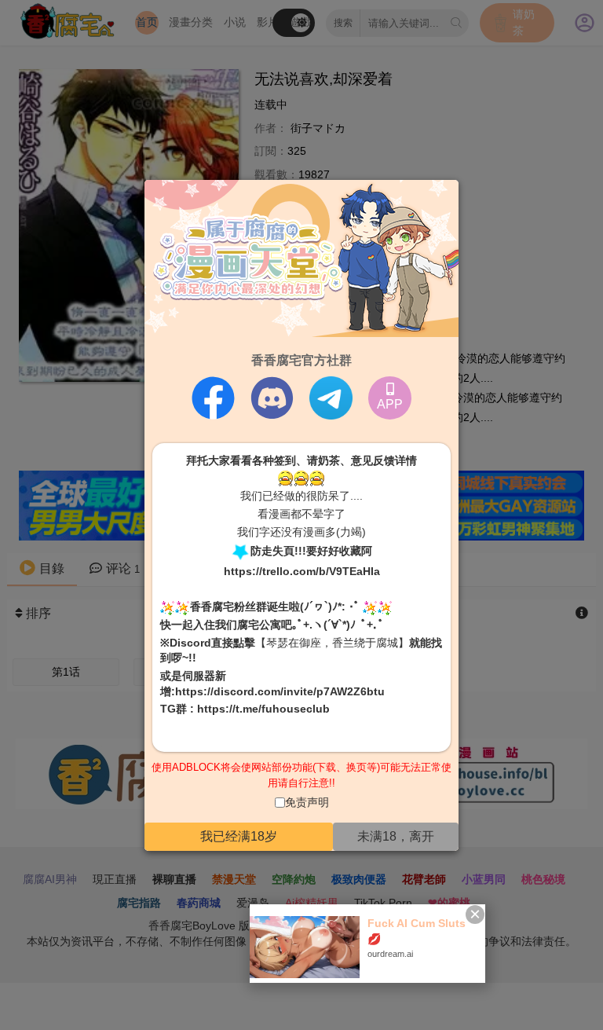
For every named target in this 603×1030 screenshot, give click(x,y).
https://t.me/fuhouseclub (263, 708)
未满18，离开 (395, 836)
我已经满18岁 (238, 836)
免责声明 (307, 802)
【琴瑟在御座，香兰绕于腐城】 (332, 642)
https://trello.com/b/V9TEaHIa (302, 571)
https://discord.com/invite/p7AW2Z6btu (280, 690)
